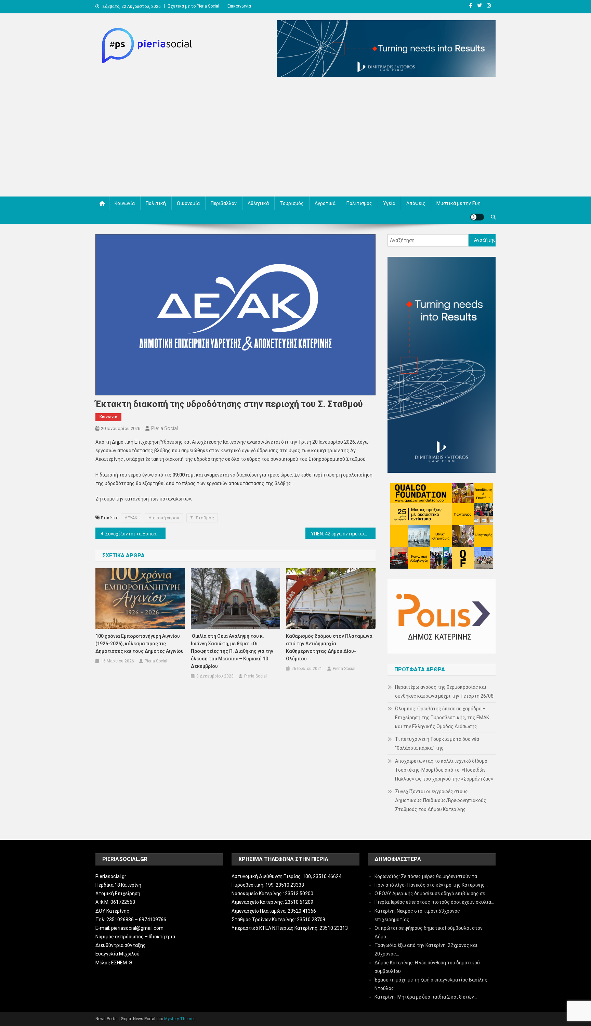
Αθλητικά (258, 203)
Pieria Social (164, 428)
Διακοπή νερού (163, 517)
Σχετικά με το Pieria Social (193, 6)
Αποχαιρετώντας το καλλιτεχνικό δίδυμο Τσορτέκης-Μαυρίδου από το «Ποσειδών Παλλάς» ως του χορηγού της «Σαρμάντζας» (444, 770)
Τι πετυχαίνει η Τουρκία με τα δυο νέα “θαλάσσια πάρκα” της (437, 743)
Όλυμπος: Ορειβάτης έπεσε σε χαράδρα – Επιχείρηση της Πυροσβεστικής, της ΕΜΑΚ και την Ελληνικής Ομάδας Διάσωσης (442, 717)
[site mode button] (477, 217)
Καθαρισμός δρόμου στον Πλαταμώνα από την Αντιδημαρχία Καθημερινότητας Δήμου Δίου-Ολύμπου (329, 647)
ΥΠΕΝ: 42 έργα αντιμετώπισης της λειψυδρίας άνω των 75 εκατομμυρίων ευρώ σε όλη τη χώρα (343, 533)
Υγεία (389, 203)
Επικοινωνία (239, 6)
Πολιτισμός (359, 203)
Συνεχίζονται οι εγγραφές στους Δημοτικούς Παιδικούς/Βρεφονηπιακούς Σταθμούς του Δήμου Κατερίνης (440, 800)
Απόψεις (415, 203)
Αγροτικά (325, 203)
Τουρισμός (292, 203)
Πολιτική (156, 203)
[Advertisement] (295, 138)
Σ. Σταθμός (202, 517)
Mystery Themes (180, 1018)
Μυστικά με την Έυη (458, 203)
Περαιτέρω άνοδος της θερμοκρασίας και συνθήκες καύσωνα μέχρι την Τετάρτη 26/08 (444, 691)
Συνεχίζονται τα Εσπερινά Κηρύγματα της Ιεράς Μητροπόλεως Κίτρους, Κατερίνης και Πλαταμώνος (135, 533)
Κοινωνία (125, 203)
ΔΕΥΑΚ (130, 517)
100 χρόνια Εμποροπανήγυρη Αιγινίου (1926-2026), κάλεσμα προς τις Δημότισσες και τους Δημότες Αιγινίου (139, 643)
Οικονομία (188, 203)
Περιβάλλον (224, 203)
